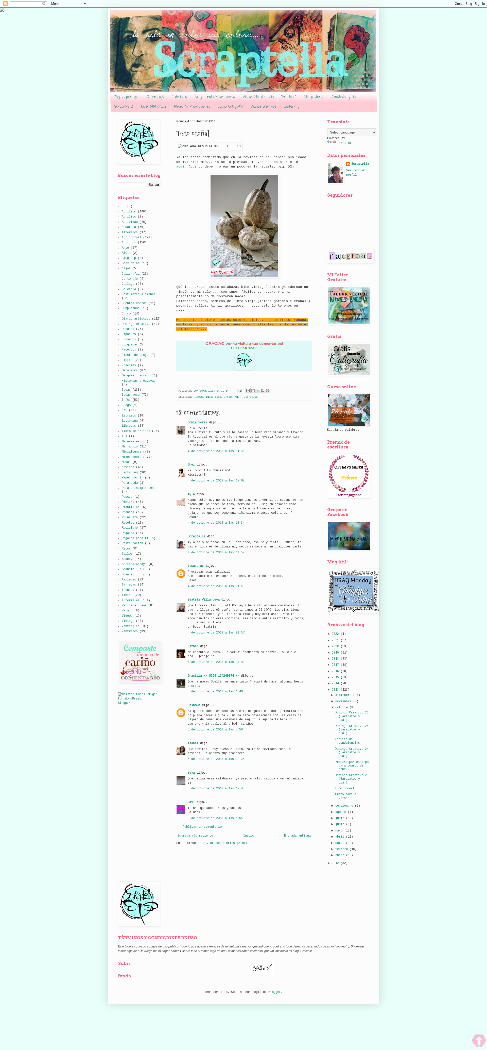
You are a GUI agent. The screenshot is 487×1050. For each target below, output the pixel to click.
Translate (345, 143)
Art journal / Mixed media (215, 97)
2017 (336, 665)
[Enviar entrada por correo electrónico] (239, 390)
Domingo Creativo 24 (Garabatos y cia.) (352, 752)
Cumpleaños (131, 308)
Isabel (193, 743)
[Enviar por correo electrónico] (248, 390)
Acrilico (129, 211)
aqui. (181, 167)
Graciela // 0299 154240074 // (213, 676)
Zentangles (131, 626)
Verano (127, 610)
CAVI (191, 802)
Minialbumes (131, 452)
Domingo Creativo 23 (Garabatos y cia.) (352, 779)
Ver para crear (134, 605)
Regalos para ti (135, 538)
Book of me (131, 263)
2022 (336, 634)
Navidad (128, 467)
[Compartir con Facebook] (262, 390)
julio (340, 818)
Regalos (128, 533)
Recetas (128, 523)
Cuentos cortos (134, 303)
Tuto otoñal (344, 788)
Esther (193, 646)
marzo (340, 843)
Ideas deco (213, 396)
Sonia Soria (197, 422)
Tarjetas (129, 585)
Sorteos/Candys (134, 564)
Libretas (129, 426)
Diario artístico (136, 319)
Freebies (129, 365)
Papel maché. (132, 477)
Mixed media (131, 457)
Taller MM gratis (153, 106)
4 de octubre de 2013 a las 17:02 (216, 480)
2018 (336, 659)
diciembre (344, 695)
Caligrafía (131, 274)
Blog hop (129, 258)
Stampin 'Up (131, 569)
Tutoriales (179, 97)
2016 (336, 671)
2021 (336, 640)
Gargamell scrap (135, 375)
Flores (127, 360)
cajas (126, 268)
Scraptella (196, 536)
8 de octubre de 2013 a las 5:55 (215, 818)
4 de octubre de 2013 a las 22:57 (216, 633)
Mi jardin (130, 446)
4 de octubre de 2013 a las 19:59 (216, 552)
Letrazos (129, 416)
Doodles (128, 329)
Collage (128, 284)
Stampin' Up (131, 574)
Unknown (194, 705)
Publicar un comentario (202, 827)
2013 (336, 690)
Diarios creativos (263, 106)
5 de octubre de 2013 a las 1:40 (215, 691)
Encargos (129, 339)
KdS (237, 396)
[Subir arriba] (479, 1041)
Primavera (130, 517)
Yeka (191, 773)
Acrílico (129, 217)
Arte (125, 248)
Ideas (199, 396)
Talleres (129, 579)
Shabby (127, 559)
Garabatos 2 (123, 106)
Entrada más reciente (195, 836)
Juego (126, 405)
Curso (126, 313)
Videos (127, 616)
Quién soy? (155, 97)
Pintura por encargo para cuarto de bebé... (352, 765)
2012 (336, 863)
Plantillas (131, 507)
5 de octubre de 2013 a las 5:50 (215, 729)
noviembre (344, 701)
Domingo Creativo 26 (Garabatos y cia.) (352, 716)
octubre (342, 707)
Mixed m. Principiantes (192, 106)
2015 (336, 677)
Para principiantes (138, 488)
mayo (339, 830)
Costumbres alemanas (138, 294)
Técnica (128, 590)
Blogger (274, 992)
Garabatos (130, 370)
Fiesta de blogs (135, 355)
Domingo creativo (136, 324)
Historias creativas (138, 381)
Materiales (131, 441)
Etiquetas (130, 344)
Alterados (130, 232)
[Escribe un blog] (252, 390)
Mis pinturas (314, 97)
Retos (126, 549)
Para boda (130, 483)
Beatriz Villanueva (204, 600)
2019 (336, 653)
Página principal (126, 97)
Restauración (132, 543)
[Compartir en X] (257, 390)
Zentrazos (130, 631)
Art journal (131, 237)
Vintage (128, 621)
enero (340, 855)
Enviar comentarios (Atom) (225, 843)
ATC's (126, 253)
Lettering (291, 106)
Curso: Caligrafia (230, 106)
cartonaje (130, 279)
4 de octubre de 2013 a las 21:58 (216, 586)
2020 (336, 646)
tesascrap (196, 566)
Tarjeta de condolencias (347, 741)
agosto (341, 812)
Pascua (127, 497)
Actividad (130, 222)
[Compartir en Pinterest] (267, 390)
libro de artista (136, 431)
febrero (342, 849)
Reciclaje (130, 528)
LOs (124, 436)
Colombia (129, 289)
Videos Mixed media (258, 97)
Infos (228, 396)
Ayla (191, 494)
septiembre (345, 806)
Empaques (129, 334)
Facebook (129, 350)
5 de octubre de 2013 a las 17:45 (216, 788)
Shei (191, 464)
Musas (126, 462)
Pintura (128, 502)
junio (340, 824)
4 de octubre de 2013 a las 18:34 (216, 523)
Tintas (127, 595)
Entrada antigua (297, 836)
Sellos (127, 554)
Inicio (248, 836)
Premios (128, 512)
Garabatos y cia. (344, 97)
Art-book (129, 242)
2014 (336, 683)
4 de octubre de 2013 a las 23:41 (216, 662)
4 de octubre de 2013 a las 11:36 (216, 451)
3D (123, 206)
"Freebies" (288, 97)
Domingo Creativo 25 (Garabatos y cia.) (352, 729)
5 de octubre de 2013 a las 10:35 (216, 759)
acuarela (129, 227)
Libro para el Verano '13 (346, 796)
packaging (130, 472)
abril (340, 837)
